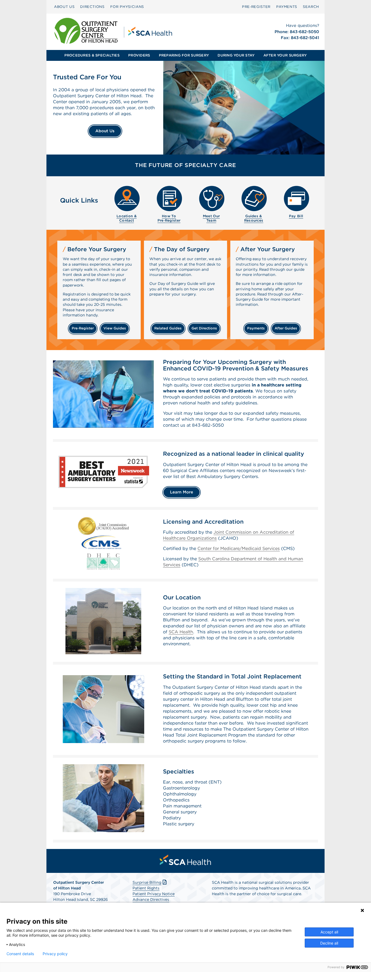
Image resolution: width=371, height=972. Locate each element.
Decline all (329, 943)
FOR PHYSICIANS (127, 7)
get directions (204, 328)
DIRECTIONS (92, 7)
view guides (114, 328)
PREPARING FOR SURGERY (184, 55)
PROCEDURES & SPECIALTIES (92, 55)
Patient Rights (146, 888)
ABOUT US (64, 7)
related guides (168, 328)
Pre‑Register (256, 7)
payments (256, 328)
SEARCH (311, 7)
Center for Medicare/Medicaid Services (238, 548)
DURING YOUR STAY (236, 55)
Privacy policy (55, 954)
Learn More (181, 492)
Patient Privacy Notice (154, 894)
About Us (105, 130)
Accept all (329, 932)
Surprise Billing (147, 882)
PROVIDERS (139, 55)
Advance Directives (151, 899)
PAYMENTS (286, 7)
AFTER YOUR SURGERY (285, 55)
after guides (286, 328)
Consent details (20, 954)
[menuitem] (64, 7)
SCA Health (181, 631)
